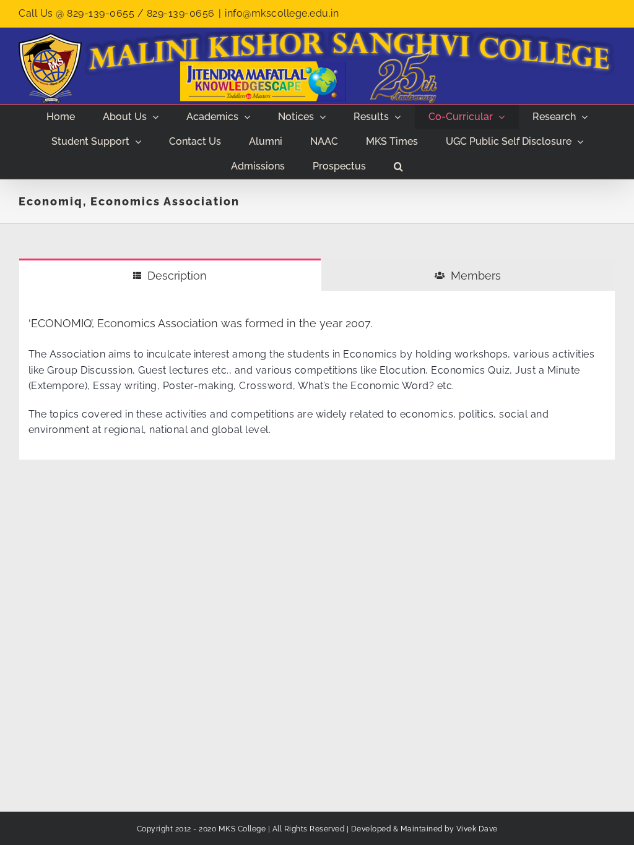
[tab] (170, 275)
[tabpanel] (317, 375)
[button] (398, 166)
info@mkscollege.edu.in (282, 13)
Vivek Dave (477, 829)
